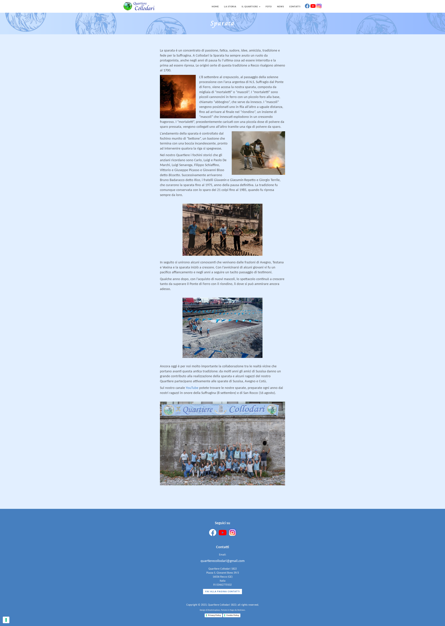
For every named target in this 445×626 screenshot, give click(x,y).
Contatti (295, 6)
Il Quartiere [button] (250, 6)
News (280, 6)
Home (215, 6)
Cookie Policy (232, 615)
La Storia (230, 6)
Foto (269, 6)
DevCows (241, 610)
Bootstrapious (214, 610)
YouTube (192, 388)
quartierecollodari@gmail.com (223, 561)
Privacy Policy (214, 615)
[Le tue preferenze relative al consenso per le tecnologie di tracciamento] (6, 620)
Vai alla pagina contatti (222, 591)
